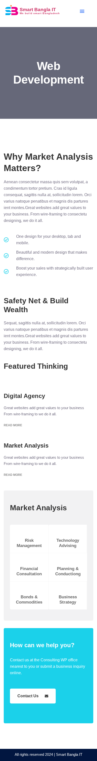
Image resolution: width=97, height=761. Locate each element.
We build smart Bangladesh (40, 13)
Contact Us (28, 696)
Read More (13, 425)
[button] (82, 11)
